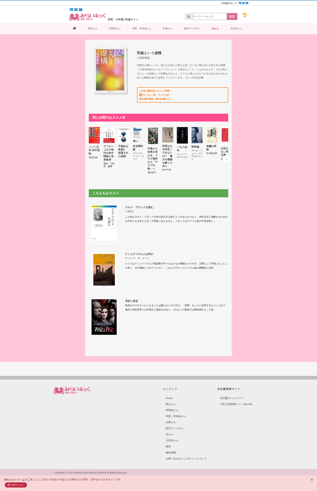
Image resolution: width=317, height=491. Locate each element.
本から (215, 28)
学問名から (115, 28)
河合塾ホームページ (231, 398)
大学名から (236, 28)
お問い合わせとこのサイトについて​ (186, 458)
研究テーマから (192, 28)
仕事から (167, 28)
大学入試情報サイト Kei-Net (236, 404)
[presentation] (227, 159)
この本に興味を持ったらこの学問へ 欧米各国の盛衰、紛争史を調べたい (155, 95)
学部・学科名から (141, 28)
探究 (168, 446)
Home (169, 398)
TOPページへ (17, 485)
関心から (93, 28)
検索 (232, 16)
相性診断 (171, 452)
